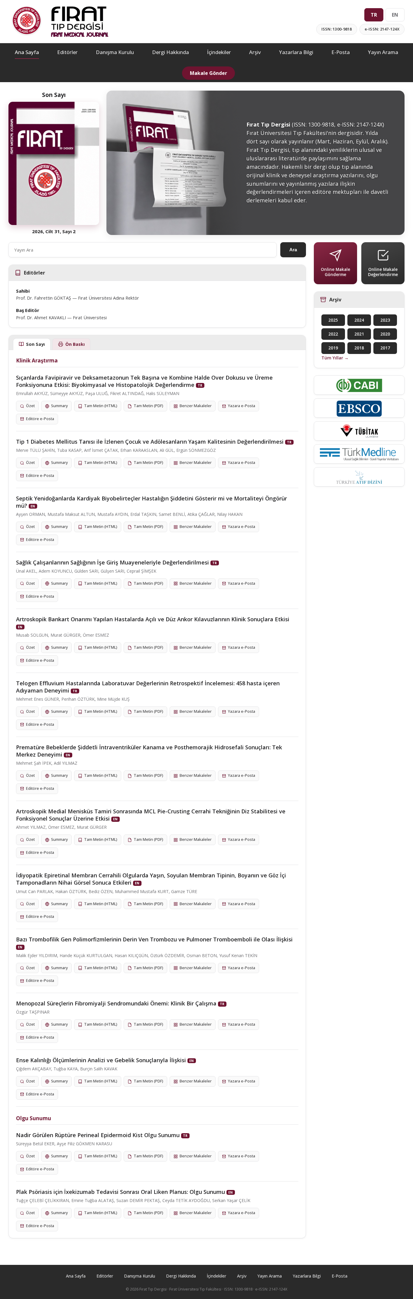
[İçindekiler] (53, 163)
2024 (359, 320)
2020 (385, 334)
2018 (359, 348)
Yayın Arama (383, 52)
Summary (59, 405)
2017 (385, 348)
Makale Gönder (208, 73)
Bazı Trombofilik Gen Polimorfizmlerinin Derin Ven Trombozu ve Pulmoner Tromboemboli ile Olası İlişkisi (154, 939)
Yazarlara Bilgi (296, 52)
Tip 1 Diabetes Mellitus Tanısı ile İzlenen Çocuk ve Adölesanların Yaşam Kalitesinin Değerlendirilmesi (150, 441)
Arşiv (255, 52)
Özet (30, 405)
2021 (359, 334)
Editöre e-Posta (40, 418)
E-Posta (340, 52)
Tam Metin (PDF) (148, 405)
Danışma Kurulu (115, 52)
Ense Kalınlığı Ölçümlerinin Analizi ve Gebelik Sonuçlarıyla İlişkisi (101, 1060)
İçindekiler (219, 52)
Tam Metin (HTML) (100, 405)
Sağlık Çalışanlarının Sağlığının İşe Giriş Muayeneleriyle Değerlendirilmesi (112, 562)
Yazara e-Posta (241, 405)
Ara (293, 249)
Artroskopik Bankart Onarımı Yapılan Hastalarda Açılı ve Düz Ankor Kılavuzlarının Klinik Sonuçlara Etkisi (152, 619)
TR (374, 14)
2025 (333, 320)
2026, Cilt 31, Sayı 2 (54, 231)
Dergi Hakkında (170, 52)
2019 (333, 348)
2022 (333, 334)
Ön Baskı (75, 344)
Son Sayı (35, 344)
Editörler (67, 52)
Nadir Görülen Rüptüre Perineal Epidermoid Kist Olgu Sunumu (98, 1135)
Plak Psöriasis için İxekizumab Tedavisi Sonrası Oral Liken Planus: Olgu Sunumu (120, 1191)
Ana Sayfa (27, 52)
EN (395, 14)
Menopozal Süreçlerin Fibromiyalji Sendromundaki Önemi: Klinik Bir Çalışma (116, 1003)
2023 (385, 320)
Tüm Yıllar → (335, 358)
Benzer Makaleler (196, 405)
